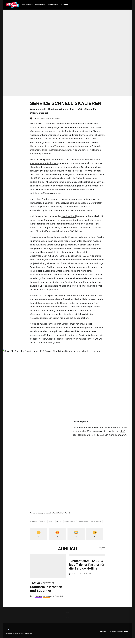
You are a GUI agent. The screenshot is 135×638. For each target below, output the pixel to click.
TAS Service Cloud (96, 521)
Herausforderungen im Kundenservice (74, 339)
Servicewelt (27, 5)
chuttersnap (39, 513)
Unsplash (48, 513)
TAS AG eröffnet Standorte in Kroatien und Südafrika (46, 586)
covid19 (51, 521)
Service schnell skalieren (91, 135)
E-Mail (100, 435)
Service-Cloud (68, 216)
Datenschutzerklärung (119, 632)
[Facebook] (114, 5)
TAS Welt (64, 5)
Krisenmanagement (70, 521)
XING (122, 431)
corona (43, 521)
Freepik (16, 634)
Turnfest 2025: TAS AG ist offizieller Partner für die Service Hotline (87, 564)
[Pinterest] (124, 5)
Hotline (59, 521)
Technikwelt (53, 5)
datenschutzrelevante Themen (52, 303)
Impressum (104, 632)
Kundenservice (83, 521)
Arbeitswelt (40, 5)
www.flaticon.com (27, 634)
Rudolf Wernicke (58, 513)
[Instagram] (121, 5)
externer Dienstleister (75, 189)
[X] (117, 5)
